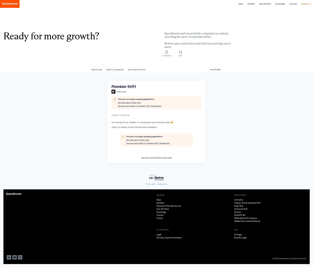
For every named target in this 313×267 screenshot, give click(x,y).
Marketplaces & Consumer (245, 218)
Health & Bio (239, 215)
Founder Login (240, 237)
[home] (10, 4)
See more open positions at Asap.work (156, 158)
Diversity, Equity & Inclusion (169, 237)
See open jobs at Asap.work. (129, 103)
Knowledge (280, 4)
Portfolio (160, 203)
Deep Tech (238, 206)
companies (115, 69)
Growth (237, 212)
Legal (158, 234)
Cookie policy (162, 184)
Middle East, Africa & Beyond (247, 221)
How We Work (265, 4)
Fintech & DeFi (240, 209)
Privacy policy (151, 184)
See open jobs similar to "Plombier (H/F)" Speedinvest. (140, 106)
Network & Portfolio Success (168, 206)
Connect (293, 4)
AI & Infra (238, 200)
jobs (96, 69)
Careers (159, 218)
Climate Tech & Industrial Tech (247, 203)
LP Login (238, 234)
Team (240, 4)
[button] (251, 4)
